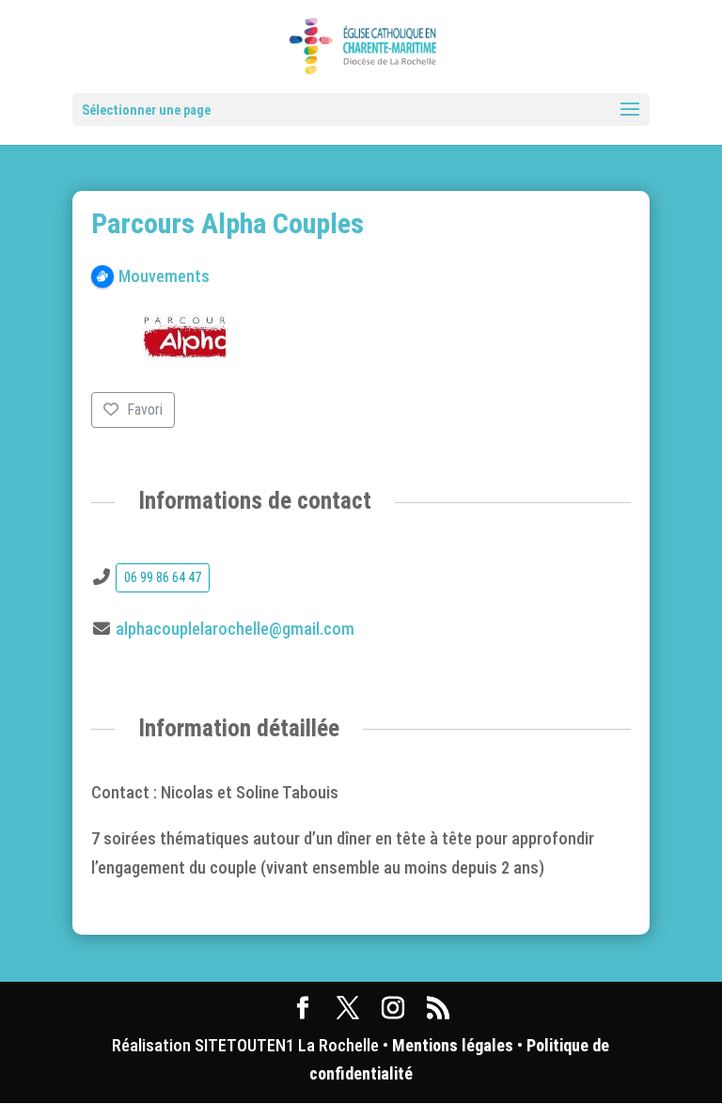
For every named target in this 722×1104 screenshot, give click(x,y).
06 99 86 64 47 (162, 577)
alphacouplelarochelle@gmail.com (235, 629)
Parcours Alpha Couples (227, 223)
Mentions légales (452, 1045)
